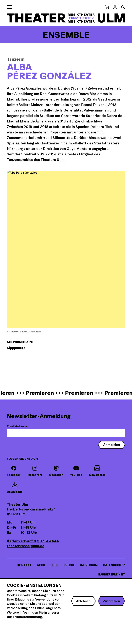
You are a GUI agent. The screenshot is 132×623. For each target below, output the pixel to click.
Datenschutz (114, 565)
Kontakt (24, 565)
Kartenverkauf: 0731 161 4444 (33, 541)
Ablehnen (83, 601)
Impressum (89, 565)
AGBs (41, 565)
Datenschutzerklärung (24, 617)
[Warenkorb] (107, 7)
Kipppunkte (16, 348)
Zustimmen (111, 601)
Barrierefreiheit (111, 574)
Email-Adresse (17, 426)
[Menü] (9, 7)
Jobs (54, 565)
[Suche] (123, 7)
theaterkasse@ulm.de (25, 546)
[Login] (115, 7)
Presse (69, 565)
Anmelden (111, 445)
